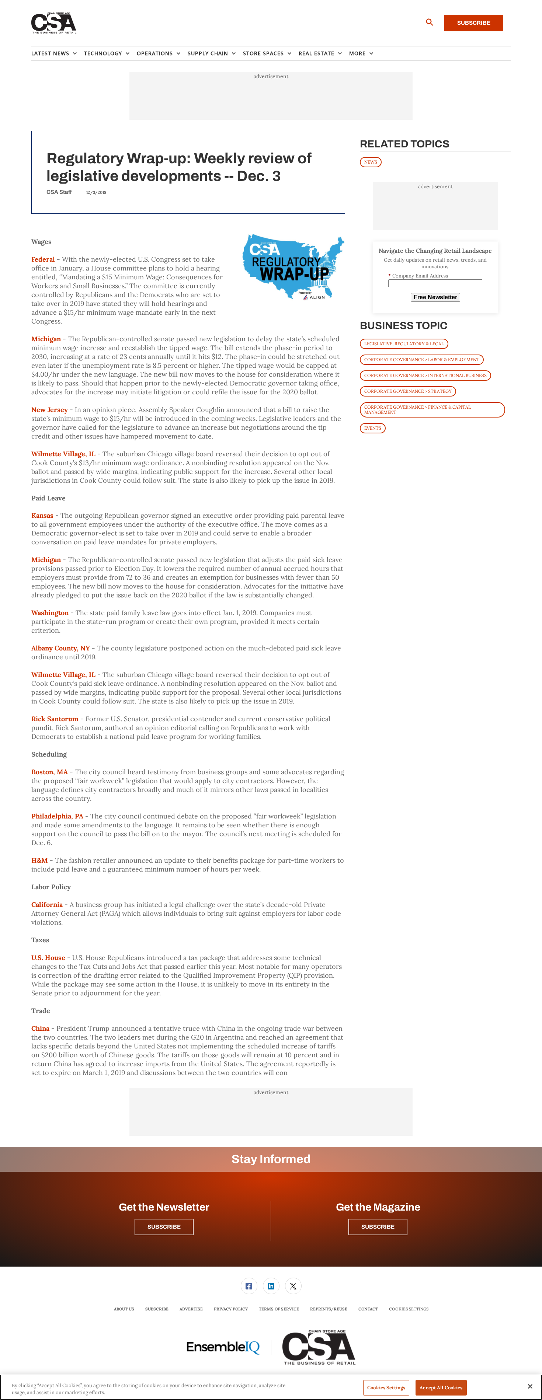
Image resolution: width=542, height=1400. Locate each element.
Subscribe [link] (156, 1309)
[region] (271, 1387)
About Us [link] (124, 1309)
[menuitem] (57, 53)
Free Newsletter (435, 297)
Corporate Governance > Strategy (408, 391)
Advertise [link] (191, 1309)
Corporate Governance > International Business (425, 375)
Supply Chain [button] (208, 53)
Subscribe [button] (164, 1227)
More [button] (357, 53)
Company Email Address (418, 276)
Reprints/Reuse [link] (328, 1309)
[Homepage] (54, 23)
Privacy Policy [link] (231, 1309)
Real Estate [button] (316, 53)
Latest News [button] (50, 53)
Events (372, 428)
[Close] (530, 1386)
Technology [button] (103, 53)
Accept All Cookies (441, 1388)
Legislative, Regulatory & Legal (404, 343)
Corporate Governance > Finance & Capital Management (417, 409)
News (370, 162)
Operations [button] (155, 53)
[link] (249, 1286)
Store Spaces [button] (263, 53)
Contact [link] (368, 1309)
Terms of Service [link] (279, 1309)
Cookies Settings (408, 1309)
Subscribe (473, 23)
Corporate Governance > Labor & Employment (421, 359)
